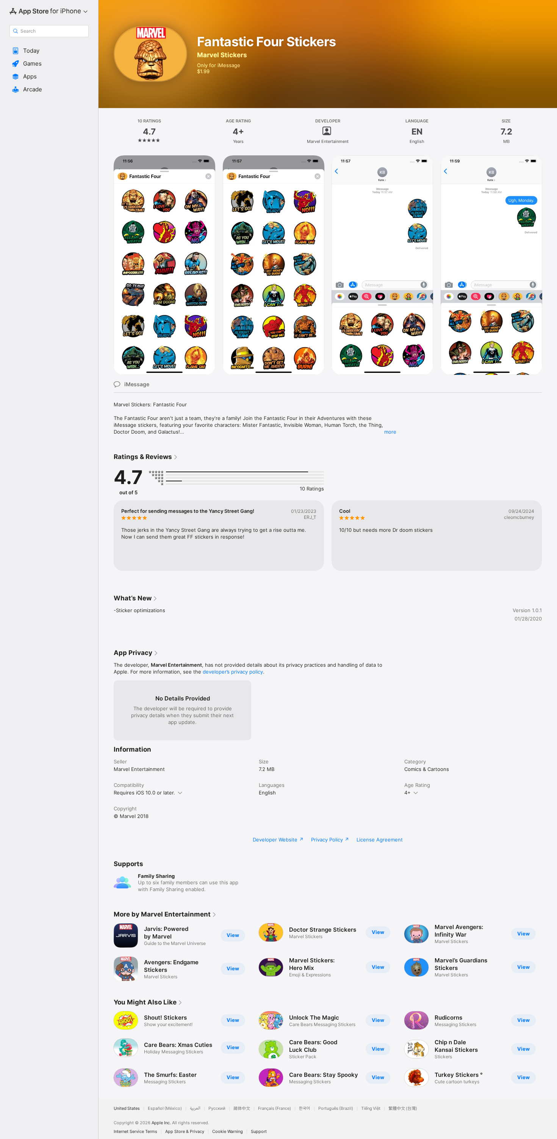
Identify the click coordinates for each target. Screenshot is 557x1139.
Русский (216, 1108)
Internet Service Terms (135, 1132)
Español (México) (165, 1108)
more (390, 432)
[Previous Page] (106, 952)
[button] (49, 50)
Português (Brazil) (335, 1108)
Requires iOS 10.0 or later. (144, 793)
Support (259, 1132)
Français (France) (274, 1108)
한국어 (304, 1108)
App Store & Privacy (184, 1132)
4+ (407, 793)
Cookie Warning (227, 1132)
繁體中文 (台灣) (402, 1108)
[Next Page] (549, 952)
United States (127, 1108)
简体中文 (241, 1108)
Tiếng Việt (370, 1108)
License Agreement (380, 840)
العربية (195, 1108)
